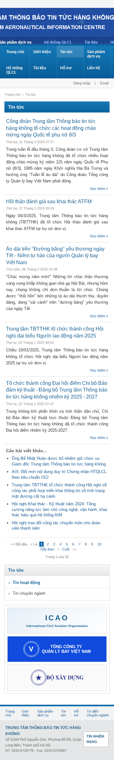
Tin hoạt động (26, 582)
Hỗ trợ (66, 68)
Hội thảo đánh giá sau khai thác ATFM (49, 201)
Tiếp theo (47, 549)
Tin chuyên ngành (29, 593)
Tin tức (66, 52)
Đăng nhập (81, 83)
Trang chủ (15, 52)
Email (104, 83)
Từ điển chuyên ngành (98, 713)
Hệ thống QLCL (14, 70)
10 (99, 544)
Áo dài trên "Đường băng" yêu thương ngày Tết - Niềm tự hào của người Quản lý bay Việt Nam (55, 255)
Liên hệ (93, 68)
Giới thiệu (42, 52)
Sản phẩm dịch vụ (96, 54)
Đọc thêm (97, 189)
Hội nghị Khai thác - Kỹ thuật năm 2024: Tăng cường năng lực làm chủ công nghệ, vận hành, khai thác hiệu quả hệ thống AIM (59, 509)
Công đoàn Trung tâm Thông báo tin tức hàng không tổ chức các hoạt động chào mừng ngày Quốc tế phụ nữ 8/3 (51, 128)
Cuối (65, 549)
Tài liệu (39, 68)
